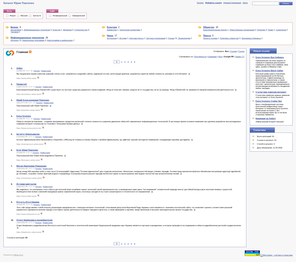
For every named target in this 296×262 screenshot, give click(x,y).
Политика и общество (229, 38)
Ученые (171, 38)
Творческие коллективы (129, 30)
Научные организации (155, 38)
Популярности (200, 57)
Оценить (37, 71)
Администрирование (232, 3)
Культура (56, 30)
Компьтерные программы (33, 40)
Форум (13, 16)
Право (270, 30)
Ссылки (233, 51)
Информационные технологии (37, 30)
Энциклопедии (184, 38)
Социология (281, 30)
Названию (212, 57)
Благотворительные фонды (215, 30)
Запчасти (37, 16)
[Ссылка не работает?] (38, 78)
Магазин (24, 16)
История (123, 38)
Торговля (14, 32)
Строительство (81, 30)
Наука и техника (210, 38)
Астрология (112, 38)
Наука (110, 35)
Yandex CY (239, 57)
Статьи (241, 51)
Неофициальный (60, 16)
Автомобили (16, 30)
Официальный (78, 16)
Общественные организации (242, 30)
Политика (261, 30)
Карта (245, 3)
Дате (220, 57)
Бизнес (14, 27)
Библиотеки (112, 30)
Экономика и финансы (251, 38)
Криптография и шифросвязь (60, 40)
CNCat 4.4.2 (18, 255)
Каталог (200, 3)
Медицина (67, 30)
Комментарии (46, 71)
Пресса (207, 35)
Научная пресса (136, 38)
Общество (208, 27)
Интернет (15, 40)
